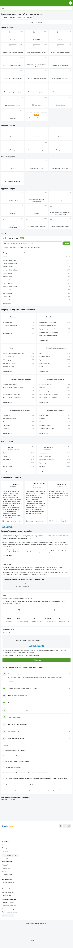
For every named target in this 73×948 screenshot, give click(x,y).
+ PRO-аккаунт (36, 660)
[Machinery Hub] (35, 808)
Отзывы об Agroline (8, 892)
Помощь (4, 848)
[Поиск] (70, 8)
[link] (36, 115)
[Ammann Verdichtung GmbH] (8, 808)
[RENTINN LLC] (62, 808)
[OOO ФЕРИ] (8, 812)
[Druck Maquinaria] (62, 812)
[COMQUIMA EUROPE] (49, 816)
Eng (3, 858)
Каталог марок (6, 895)
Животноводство (8, 157)
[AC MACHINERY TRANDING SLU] (35, 816)
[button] (70, 3)
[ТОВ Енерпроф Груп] (22, 808)
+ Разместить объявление (36, 645)
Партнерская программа (9, 912)
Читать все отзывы (7, 526)
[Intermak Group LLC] (49, 812)
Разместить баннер (8, 909)
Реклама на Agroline (8, 902)
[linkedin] (60, 826)
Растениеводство (8, 125)
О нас (4, 845)
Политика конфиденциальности (12, 886)
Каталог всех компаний (8, 799)
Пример (10, 681)
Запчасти (4, 233)
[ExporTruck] (22, 816)
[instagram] (69, 826)
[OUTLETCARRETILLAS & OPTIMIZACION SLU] (62, 816)
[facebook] (65, 826)
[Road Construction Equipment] (22, 812)
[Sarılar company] (49, 808)
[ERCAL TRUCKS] (22, 803)
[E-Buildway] (35, 803)
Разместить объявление (9, 905)
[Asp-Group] (8, 803)
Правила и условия (8, 882)
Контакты (5, 851)
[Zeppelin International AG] (35, 812)
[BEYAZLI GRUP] (49, 803)
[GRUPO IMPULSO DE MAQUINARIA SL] (8, 816)
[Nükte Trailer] (62, 803)
